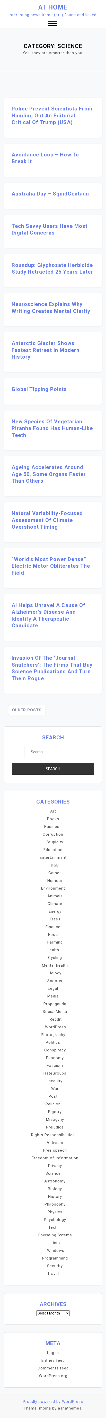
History (55, 1196)
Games (55, 873)
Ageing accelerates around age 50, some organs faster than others (49, 474)
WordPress (55, 1027)
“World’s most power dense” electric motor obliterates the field (51, 566)
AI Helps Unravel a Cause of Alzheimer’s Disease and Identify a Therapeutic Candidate (48, 615)
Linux (56, 1242)
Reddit (56, 1019)
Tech (53, 1227)
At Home (53, 7)
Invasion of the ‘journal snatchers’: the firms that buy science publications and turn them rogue (52, 668)
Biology (55, 1189)
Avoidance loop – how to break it (45, 158)
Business (53, 826)
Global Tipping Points (39, 389)
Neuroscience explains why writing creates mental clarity (51, 307)
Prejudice (55, 1127)
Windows (55, 1250)
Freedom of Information (55, 1158)
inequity (55, 1081)
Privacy (55, 1165)
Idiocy (55, 973)
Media (53, 996)
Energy (55, 911)
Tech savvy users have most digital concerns (49, 229)
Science (53, 1173)
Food (53, 934)
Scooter (55, 980)
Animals (55, 896)
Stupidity (55, 842)
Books (53, 819)
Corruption (53, 834)
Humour (55, 880)
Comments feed (53, 1368)
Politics (53, 1042)
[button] (52, 24)
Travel (53, 1273)
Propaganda (54, 1004)
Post (53, 1096)
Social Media (55, 1011)
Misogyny (55, 1119)
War (55, 1088)
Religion (53, 1104)
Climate (55, 903)
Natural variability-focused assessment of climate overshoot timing (47, 520)
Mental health (55, 965)
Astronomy (55, 1181)
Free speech (55, 1150)
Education (53, 849)
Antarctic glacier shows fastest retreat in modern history (46, 350)
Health (53, 950)
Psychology (55, 1219)
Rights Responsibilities (53, 1135)
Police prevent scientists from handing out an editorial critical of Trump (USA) (52, 115)
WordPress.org (53, 1376)
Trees (55, 919)
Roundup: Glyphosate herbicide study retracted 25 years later (52, 268)
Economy (55, 1058)
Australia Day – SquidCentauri (51, 194)
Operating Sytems (55, 1235)
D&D (55, 865)
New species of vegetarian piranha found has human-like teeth (52, 428)
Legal (53, 988)
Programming (55, 1258)
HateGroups (54, 1073)
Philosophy (55, 1204)
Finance (53, 927)
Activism (55, 1142)
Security (55, 1266)
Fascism (55, 1065)
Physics (55, 1212)
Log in (53, 1352)
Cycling (55, 957)
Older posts (27, 710)
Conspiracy (55, 1050)
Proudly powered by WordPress (53, 1401)
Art (53, 811)
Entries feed (53, 1360)
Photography (53, 1034)
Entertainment (53, 857)
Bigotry (55, 1111)
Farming (55, 942)
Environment (53, 888)
